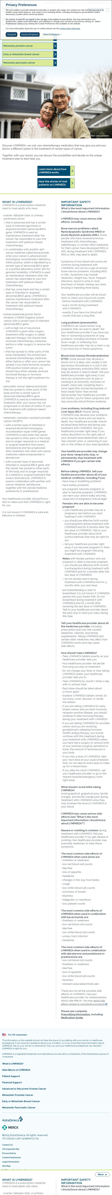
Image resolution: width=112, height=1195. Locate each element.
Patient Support (11, 1076)
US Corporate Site (10, 1149)
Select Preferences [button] (51, 34)
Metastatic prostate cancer (18, 46)
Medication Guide (72, 1017)
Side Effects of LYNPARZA (16, 1070)
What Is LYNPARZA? (12, 1063)
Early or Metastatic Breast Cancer (21, 1101)
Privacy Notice (9, 1153)
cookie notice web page (70, 28)
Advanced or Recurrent (24, 1089)
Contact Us (7, 1145)
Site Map (6, 1166)
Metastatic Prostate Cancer (17, 1095)
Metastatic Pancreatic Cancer (19, 1107)
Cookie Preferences (11, 1157)
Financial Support (12, 1082)
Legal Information (10, 1162)
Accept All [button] (11, 34)
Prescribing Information (75, 1014)
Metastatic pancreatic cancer (19, 62)
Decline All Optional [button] (29, 34)
